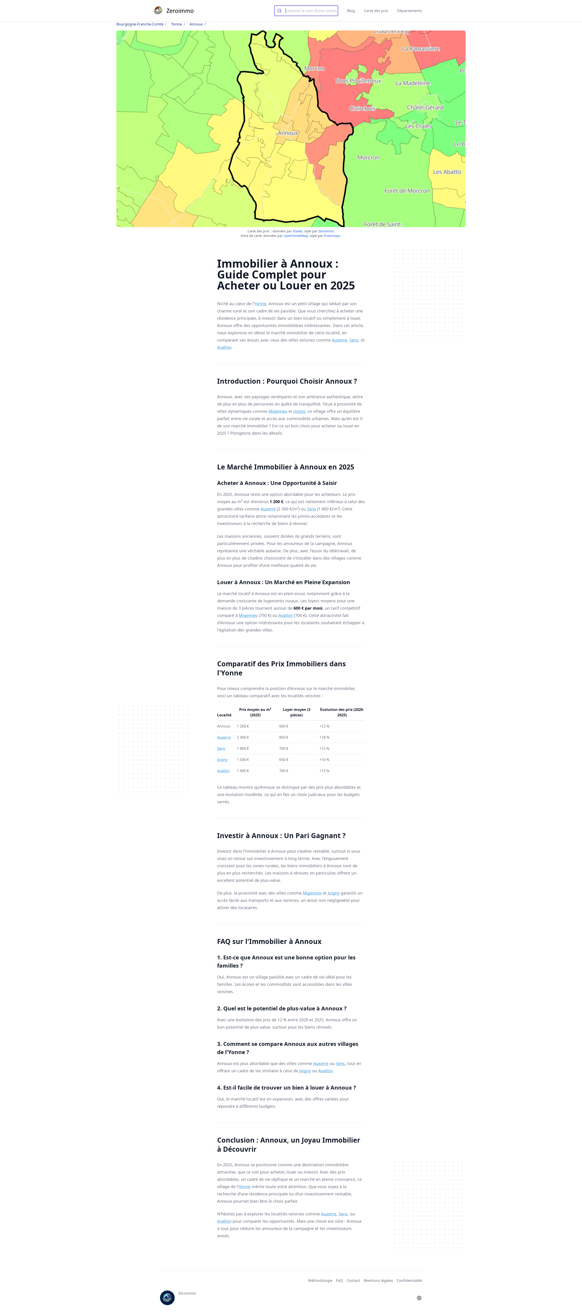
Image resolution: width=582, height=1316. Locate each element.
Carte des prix (376, 10)
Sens (354, 340)
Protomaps (332, 235)
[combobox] (306, 10)
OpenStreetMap (296, 235)
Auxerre (339, 340)
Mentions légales (378, 1280)
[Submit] (280, 11)
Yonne (176, 24)
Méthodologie (320, 1280)
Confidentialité (409, 1280)
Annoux (196, 24)
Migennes (277, 411)
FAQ (339, 1280)
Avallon (224, 347)
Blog (351, 10)
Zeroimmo (326, 231)
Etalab (297, 231)
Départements (409, 10)
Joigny (299, 411)
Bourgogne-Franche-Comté (139, 24)
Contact (353, 1280)
